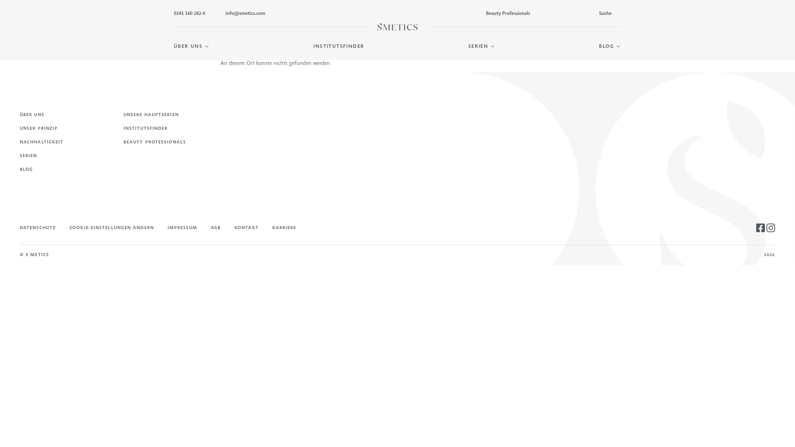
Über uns (32, 115)
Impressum (182, 228)
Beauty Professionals (155, 142)
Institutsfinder (146, 129)
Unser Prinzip (39, 129)
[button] (192, 46)
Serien (28, 156)
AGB (216, 228)
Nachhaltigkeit (41, 142)
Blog (26, 170)
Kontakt (246, 228)
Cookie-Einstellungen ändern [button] (112, 228)
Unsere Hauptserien (151, 115)
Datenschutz (38, 228)
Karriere (284, 228)
